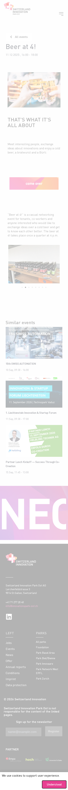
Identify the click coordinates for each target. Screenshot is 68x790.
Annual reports (16, 667)
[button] (22, 287)
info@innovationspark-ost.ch (22, 605)
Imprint (11, 679)
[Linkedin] (9, 616)
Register (53, 731)
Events (10, 649)
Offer (9, 661)
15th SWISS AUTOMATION (21, 363)
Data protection (16, 685)
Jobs (9, 643)
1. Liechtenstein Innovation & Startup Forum (31, 412)
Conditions (13, 673)
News (9, 655)
